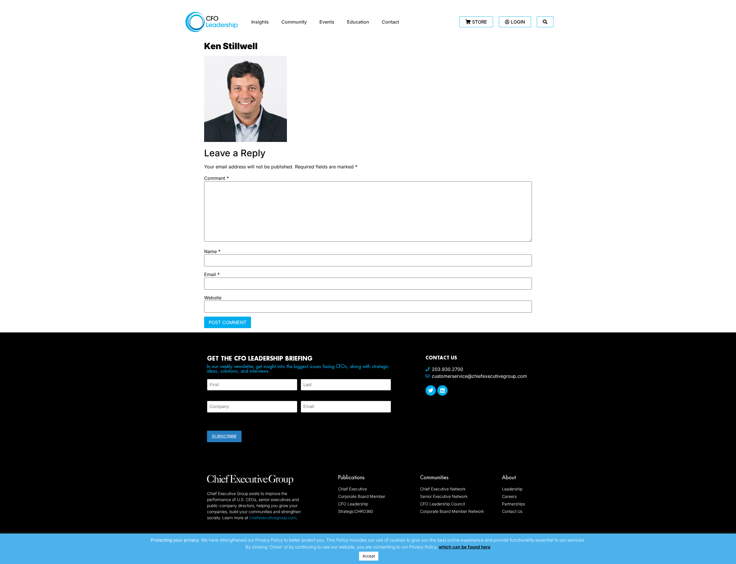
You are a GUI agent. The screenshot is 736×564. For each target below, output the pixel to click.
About (509, 477)
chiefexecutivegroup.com (272, 517)
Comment (216, 178)
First (211, 393)
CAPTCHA (218, 419)
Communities (434, 477)
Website (212, 297)
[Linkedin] (442, 390)
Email (212, 274)
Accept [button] (369, 556)
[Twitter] (430, 390)
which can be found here (464, 547)
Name (212, 251)
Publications (351, 477)
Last (305, 393)
